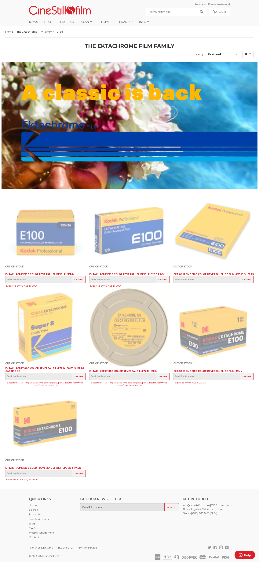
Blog (32, 523)
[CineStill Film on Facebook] (215, 547)
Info (143, 22)
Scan (85, 22)
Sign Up (78, 279)
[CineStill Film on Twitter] (209, 547)
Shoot (47, 22)
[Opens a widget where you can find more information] (244, 555)
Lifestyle (104, 22)
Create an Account (219, 4)
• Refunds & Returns (41, 547)
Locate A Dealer (39, 518)
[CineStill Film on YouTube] (227, 547)
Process (67, 22)
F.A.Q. (32, 528)
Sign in (199, 4)
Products (34, 514)
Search (33, 509)
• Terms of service (86, 547)
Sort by (199, 54)
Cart (222, 11)
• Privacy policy (64, 547)
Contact (34, 537)
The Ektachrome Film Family (34, 31)
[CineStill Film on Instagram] (221, 547)
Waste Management (41, 532)
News (33, 22)
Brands (125, 22)
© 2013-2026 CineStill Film (44, 555)
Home (9, 31)
